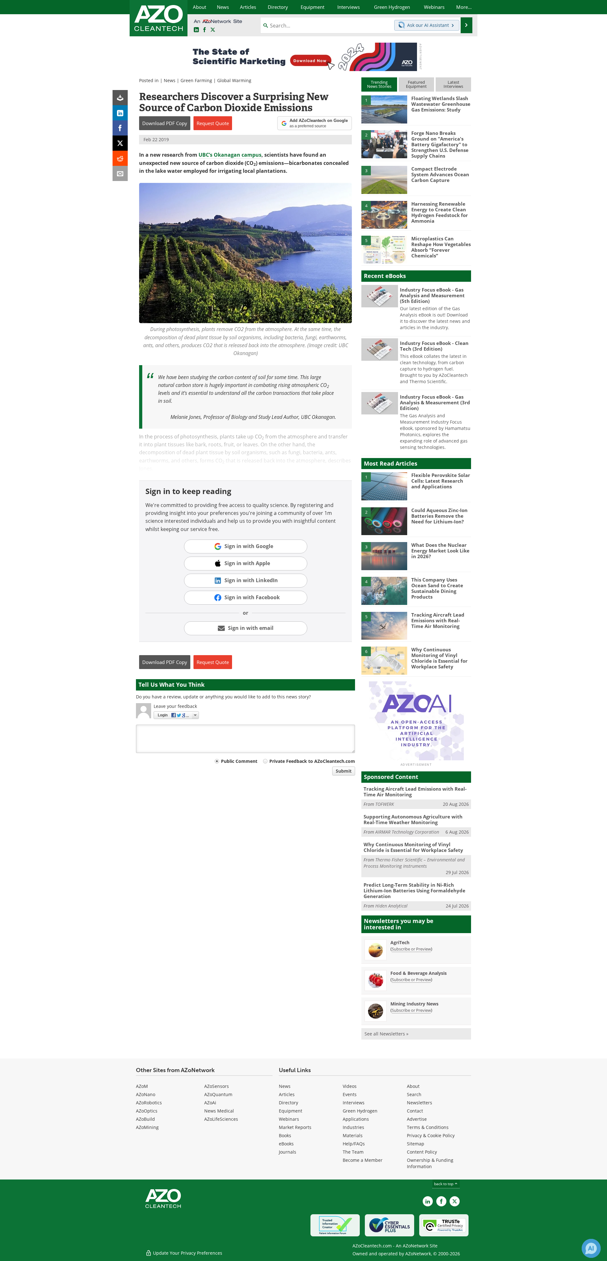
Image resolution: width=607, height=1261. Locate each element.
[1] (384, 109)
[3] (384, 179)
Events (350, 1094)
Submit (344, 771)
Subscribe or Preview (411, 949)
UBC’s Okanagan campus (230, 154)
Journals (287, 1152)
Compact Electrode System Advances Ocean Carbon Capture (440, 174)
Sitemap (415, 1144)
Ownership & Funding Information (430, 1163)
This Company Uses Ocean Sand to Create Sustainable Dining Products (437, 588)
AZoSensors (216, 1086)
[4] (384, 214)
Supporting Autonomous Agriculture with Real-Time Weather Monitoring (413, 819)
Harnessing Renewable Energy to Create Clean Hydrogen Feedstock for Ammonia (439, 212)
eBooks (286, 1144)
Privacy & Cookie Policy (431, 1135)
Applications (356, 1119)
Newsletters (419, 1103)
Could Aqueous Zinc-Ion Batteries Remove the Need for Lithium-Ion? (439, 516)
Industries (353, 1127)
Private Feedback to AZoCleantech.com (312, 761)
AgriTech (399, 942)
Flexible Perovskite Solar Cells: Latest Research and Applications (440, 481)
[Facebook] (120, 128)
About (413, 1086)
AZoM (142, 1086)
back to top (444, 1183)
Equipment (290, 1111)
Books (285, 1135)
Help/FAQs (354, 1144)
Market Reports (295, 1127)
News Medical (219, 1111)
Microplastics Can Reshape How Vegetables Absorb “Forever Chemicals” (441, 247)
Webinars (289, 1119)
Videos (350, 1086)
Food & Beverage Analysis (418, 973)
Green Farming (196, 80)
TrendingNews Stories (379, 84)
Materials (353, 1135)
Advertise (417, 1119)
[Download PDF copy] (120, 97)
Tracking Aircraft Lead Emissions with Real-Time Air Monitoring (437, 620)
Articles (287, 1094)
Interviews (354, 1103)
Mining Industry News (414, 1004)
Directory (288, 1103)
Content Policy (422, 1152)
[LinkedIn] (120, 112)
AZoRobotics (149, 1103)
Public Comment (239, 761)
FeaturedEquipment (416, 84)
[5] (384, 249)
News (169, 80)
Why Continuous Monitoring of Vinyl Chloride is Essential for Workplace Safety (439, 658)
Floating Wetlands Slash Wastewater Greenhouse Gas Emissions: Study (440, 104)
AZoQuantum (218, 1094)
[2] (384, 144)
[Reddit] (120, 158)
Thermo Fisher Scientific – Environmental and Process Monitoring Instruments (414, 863)
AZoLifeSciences (221, 1119)
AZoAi (210, 1103)
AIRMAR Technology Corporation (407, 832)
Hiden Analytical (391, 906)
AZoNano (145, 1094)
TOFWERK (384, 804)
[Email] (120, 173)
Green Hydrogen (360, 1111)
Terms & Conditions (428, 1127)
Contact (415, 1111)
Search (414, 1094)
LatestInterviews (453, 84)
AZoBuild (145, 1119)
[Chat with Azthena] (591, 1248)
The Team (353, 1152)
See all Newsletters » (386, 1034)
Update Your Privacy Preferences (187, 1253)
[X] (120, 143)
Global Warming (234, 80)
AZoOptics (146, 1111)
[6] (384, 660)
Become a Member (363, 1160)
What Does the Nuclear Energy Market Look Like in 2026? (440, 550)
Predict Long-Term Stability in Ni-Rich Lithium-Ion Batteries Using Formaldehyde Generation (414, 890)
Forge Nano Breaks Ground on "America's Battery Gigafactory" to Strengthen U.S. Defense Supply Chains (440, 144)
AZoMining (147, 1127)
